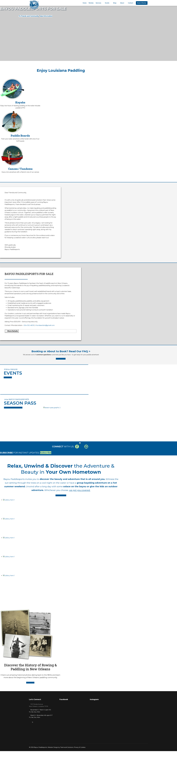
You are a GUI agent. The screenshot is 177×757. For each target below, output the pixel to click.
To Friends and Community (29, 16)
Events (107, 3)
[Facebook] (29, 722)
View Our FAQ (61, 359)
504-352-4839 (29, 325)
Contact (130, 3)
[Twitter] (32, 722)
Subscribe (45, 452)
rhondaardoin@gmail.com (45, 325)
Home (84, 3)
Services (98, 3)
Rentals (91, 3)
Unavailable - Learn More (13, 407)
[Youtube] (35, 722)
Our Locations (60, 495)
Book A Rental (141, 3)
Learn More (8, 377)
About (122, 3)
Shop (114, 3)
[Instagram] (38, 722)
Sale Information (46, 16)
